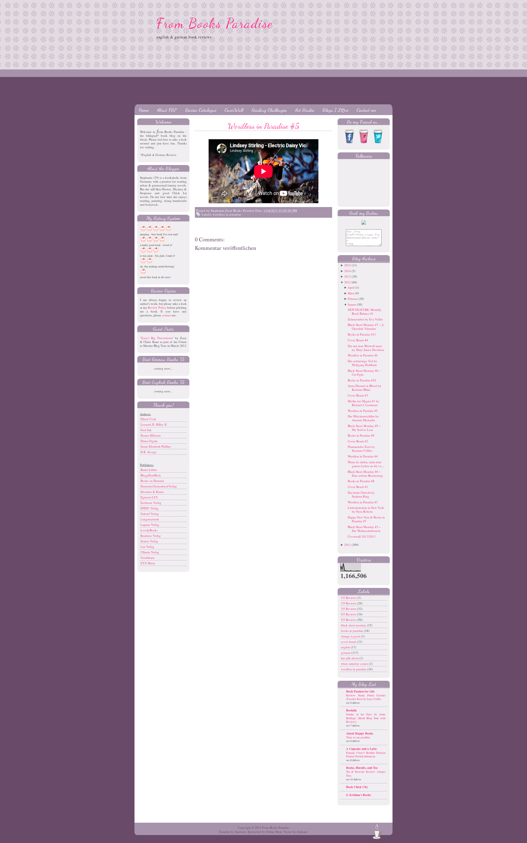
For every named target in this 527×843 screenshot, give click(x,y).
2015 (347, 265)
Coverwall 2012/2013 (361, 536)
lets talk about (350, 658)
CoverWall (234, 110)
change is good (351, 636)
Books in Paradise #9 (361, 435)
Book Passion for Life (360, 691)
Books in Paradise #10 (362, 380)
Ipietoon (240, 832)
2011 (347, 545)
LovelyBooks (149, 530)
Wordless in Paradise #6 (363, 355)
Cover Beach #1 (358, 487)
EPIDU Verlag (150, 508)
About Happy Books (359, 733)
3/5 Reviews (349, 609)
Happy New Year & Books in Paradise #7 (366, 519)
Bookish (351, 710)
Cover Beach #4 (358, 340)
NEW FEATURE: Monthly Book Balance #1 (365, 312)
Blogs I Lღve (335, 110)
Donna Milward (151, 435)
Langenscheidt (150, 519)
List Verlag (147, 547)
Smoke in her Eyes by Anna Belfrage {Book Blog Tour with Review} (365, 718)
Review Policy (157, 307)
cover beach (349, 642)
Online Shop (274, 832)
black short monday (354, 625)
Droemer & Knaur (152, 492)
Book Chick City (357, 787)
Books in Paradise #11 (362, 334)
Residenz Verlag (151, 536)
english (346, 647)
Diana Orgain (149, 441)
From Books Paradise (214, 23)
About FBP (167, 110)
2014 (347, 271)
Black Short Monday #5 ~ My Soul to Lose (364, 428)
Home (144, 110)
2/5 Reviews (349, 603)
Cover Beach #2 (358, 441)
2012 (347, 282)
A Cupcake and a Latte (361, 749)
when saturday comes (355, 663)
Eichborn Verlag (151, 503)
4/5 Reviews (349, 614)
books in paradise (352, 631)
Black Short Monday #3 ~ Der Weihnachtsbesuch (364, 529)
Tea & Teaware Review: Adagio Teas (365, 773)
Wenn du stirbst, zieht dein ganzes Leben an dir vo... (366, 464)
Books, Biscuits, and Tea (362, 768)
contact (166, 315)
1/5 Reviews (349, 598)
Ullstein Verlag (150, 552)
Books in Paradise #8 (361, 481)
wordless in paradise (227, 214)
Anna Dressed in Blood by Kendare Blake (364, 388)
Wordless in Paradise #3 (363, 502)
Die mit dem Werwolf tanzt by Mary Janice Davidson (366, 348)
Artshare (302, 832)
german (346, 653)
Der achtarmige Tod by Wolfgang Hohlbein (362, 363)
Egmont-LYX (149, 497)
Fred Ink (146, 430)
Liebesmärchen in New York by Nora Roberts (366, 509)
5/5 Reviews (349, 620)
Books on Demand (152, 481)
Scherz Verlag (149, 541)
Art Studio (304, 110)
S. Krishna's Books (358, 795)
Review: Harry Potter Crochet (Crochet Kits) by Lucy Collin (365, 697)
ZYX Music (148, 563)
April (351, 287)
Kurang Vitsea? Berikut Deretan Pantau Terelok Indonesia (365, 754)
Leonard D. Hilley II (154, 424)
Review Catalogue (200, 110)
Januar (352, 304)
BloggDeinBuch (151, 475)
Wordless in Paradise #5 (263, 126)
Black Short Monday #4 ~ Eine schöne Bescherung (365, 474)
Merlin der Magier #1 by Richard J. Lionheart (363, 403)
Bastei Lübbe (149, 470)
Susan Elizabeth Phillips (156, 446)
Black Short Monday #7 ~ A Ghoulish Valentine (366, 327)
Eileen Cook (148, 419)
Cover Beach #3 (358, 395)
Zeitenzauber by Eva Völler (365, 319)
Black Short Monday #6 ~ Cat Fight (364, 372)
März (351, 293)
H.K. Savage (148, 452)
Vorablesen (148, 558)
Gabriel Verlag (150, 514)
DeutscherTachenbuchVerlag (159, 486)
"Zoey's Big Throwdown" (157, 338)
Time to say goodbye (358, 737)
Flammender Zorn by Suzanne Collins (361, 449)
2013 (347, 276)
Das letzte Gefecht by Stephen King (361, 494)
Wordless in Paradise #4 (363, 456)
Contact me (366, 110)
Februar (353, 299)
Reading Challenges (269, 110)
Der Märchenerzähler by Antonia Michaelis (363, 418)
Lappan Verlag (150, 525)
